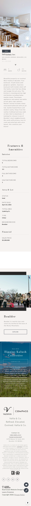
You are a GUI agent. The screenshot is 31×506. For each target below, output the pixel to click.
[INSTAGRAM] (8, 479)
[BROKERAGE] (17, 479)
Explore (15, 332)
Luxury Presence (8, 492)
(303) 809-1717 (15, 435)
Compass (19, 446)
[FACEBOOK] (3, 479)
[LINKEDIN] (12, 479)
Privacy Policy (20, 495)
